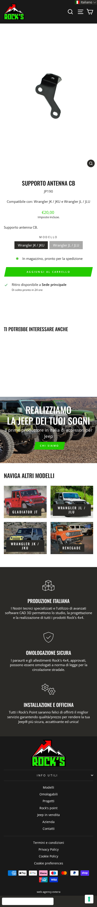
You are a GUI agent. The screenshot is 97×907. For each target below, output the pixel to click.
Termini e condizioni (48, 842)
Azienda (48, 822)
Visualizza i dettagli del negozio (31, 297)
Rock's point (48, 808)
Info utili (47, 775)
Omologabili (48, 794)
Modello (48, 237)
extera (56, 892)
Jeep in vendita (48, 815)
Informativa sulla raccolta (28, 901)
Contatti (49, 828)
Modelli (48, 787)
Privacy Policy (49, 849)
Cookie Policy (48, 856)
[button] (86, 2)
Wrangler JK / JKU (31, 245)
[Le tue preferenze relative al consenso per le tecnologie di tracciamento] (89, 899)
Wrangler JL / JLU (66, 245)
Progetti (48, 801)
